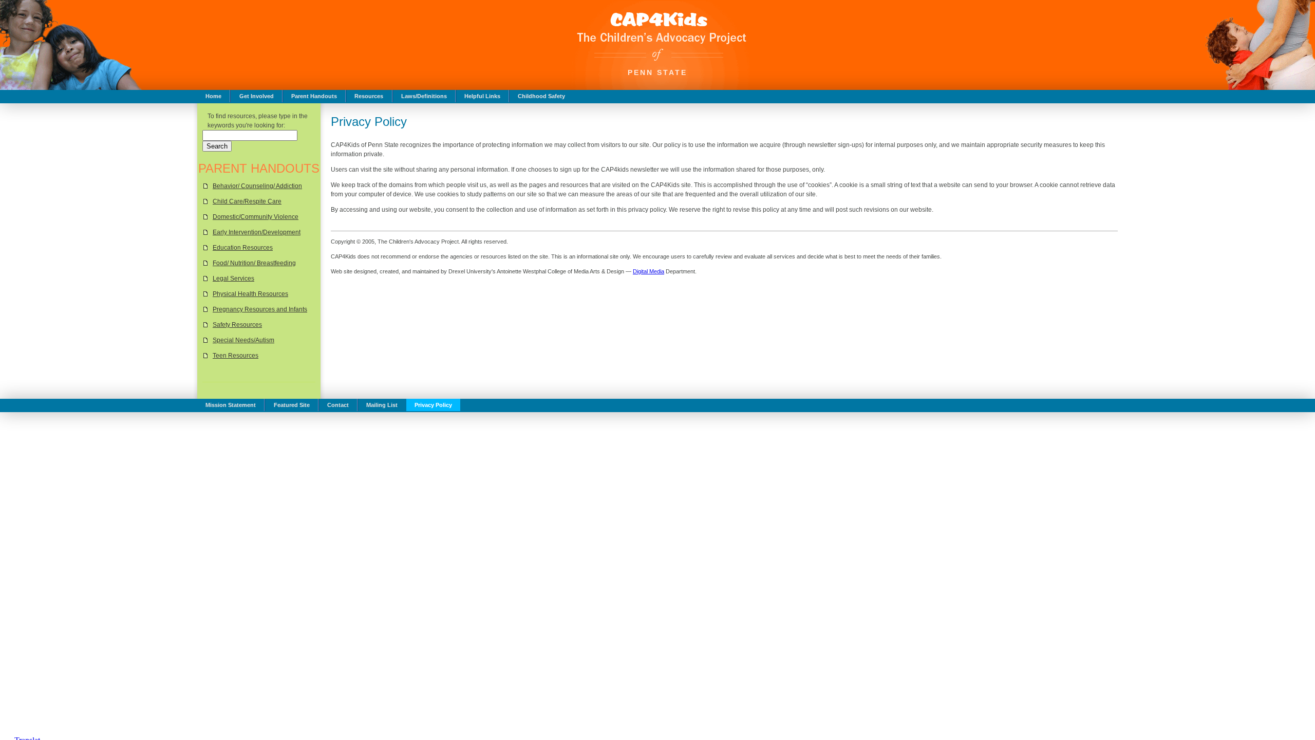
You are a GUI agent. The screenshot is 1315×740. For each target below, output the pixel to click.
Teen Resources (235, 355)
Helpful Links (482, 96)
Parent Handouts (314, 96)
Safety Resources (237, 324)
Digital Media (648, 271)
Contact (338, 405)
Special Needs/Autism (243, 340)
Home (213, 96)
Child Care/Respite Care (247, 201)
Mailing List (382, 405)
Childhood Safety (541, 96)
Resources (368, 96)
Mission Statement (230, 405)
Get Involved (256, 96)
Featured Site (292, 405)
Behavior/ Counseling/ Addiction (257, 186)
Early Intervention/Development (256, 232)
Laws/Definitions (424, 96)
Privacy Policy (433, 405)
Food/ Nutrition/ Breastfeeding (254, 263)
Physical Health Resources (250, 294)
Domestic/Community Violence (255, 216)
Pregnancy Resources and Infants (260, 309)
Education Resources (243, 247)
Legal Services (233, 278)
